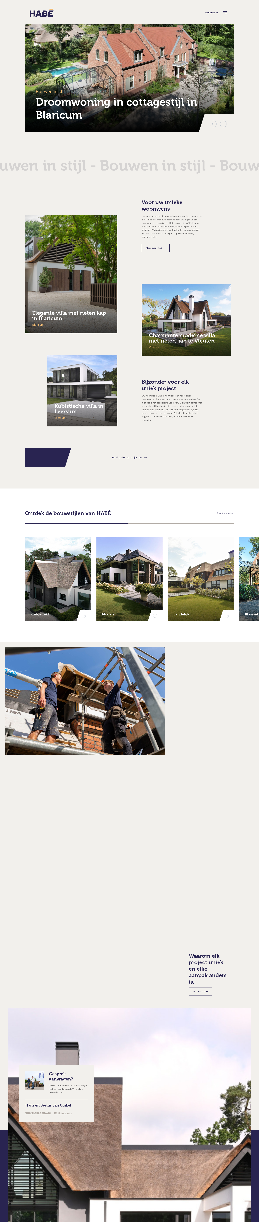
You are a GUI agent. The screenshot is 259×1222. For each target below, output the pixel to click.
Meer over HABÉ (154, 248)
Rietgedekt (122, 1182)
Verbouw (121, 1188)
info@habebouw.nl (38, 1112)
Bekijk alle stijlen (225, 513)
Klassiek (121, 1162)
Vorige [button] (213, 124)
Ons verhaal (199, 991)
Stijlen (35, 1154)
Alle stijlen (122, 1193)
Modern (121, 1177)
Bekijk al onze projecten (127, 457)
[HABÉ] (42, 13)
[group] (129, 78)
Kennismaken (211, 12)
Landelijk (121, 1172)
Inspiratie (41, 1184)
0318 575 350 (63, 1112)
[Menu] (225, 12)
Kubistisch (122, 1167)
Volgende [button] (223, 124)
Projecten (41, 1169)
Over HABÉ (43, 1199)
